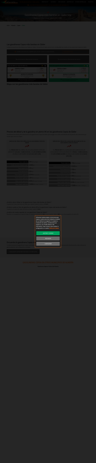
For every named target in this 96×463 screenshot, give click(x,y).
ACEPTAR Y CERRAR (48, 233)
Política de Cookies (54, 228)
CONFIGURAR (48, 244)
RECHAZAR (48, 238)
